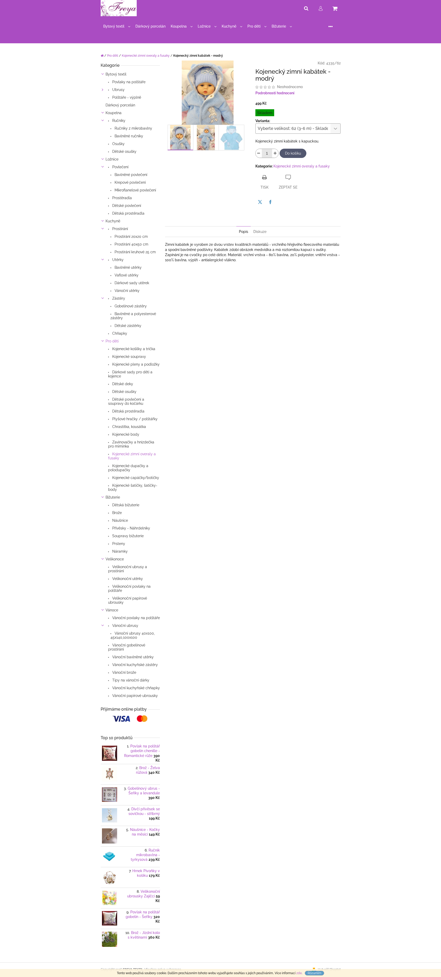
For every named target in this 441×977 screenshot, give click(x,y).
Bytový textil (116, 74)
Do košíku (293, 153)
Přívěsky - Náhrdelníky (130, 528)
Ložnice (112, 159)
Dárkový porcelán (120, 105)
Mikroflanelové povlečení (135, 190)
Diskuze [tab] (259, 232)
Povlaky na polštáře (128, 82)
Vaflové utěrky (126, 275)
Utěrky (117, 260)
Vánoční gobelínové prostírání (126, 647)
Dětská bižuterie (125, 505)
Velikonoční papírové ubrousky (127, 600)
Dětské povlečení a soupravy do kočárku (126, 401)
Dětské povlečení (126, 206)
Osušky (118, 144)
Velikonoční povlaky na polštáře (129, 588)
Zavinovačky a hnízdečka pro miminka (131, 444)
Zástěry (118, 298)
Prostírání (119, 229)
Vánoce (112, 610)
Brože (116, 513)
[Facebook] (270, 202)
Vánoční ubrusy (124, 626)
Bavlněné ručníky (128, 136)
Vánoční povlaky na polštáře (135, 618)
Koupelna (114, 113)
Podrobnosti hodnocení (275, 93)
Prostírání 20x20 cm (131, 236)
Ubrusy (118, 90)
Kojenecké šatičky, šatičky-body (132, 487)
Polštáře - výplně (126, 97)
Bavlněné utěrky (128, 267)
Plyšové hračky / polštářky (134, 419)
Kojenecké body (125, 434)
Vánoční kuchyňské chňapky (135, 688)
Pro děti (112, 341)
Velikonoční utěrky (127, 579)
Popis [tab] (243, 232)
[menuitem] (117, 26)
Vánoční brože (123, 672)
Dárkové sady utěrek (131, 283)
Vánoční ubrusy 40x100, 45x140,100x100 (132, 635)
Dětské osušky (123, 151)
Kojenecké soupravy (128, 357)
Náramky (119, 551)
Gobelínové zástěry (130, 306)
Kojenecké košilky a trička (133, 349)
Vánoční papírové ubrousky (134, 696)
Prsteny (118, 544)
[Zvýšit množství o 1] (275, 153)
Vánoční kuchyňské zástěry (134, 665)
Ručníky (118, 121)
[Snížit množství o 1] (259, 153)
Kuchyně (113, 221)
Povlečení (119, 167)
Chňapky (119, 333)
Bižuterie (113, 497)
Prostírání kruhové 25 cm (135, 252)
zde (299, 973)
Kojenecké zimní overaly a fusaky (132, 456)
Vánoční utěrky (127, 291)
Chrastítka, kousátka (128, 427)
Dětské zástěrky (127, 326)
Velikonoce (115, 559)
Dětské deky (122, 384)
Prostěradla (121, 198)
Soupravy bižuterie (127, 536)
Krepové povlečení (130, 182)
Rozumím (314, 973)
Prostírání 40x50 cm (131, 244)
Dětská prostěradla (127, 213)
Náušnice (119, 520)
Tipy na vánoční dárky (130, 680)
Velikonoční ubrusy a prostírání (127, 569)
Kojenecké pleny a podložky (135, 364)
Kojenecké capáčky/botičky (135, 478)
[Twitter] (260, 202)
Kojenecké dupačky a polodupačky (128, 468)
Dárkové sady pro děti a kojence (130, 374)
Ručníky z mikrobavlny (133, 128)
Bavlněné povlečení (130, 175)
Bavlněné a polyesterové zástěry (133, 316)
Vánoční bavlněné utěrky (132, 657)
